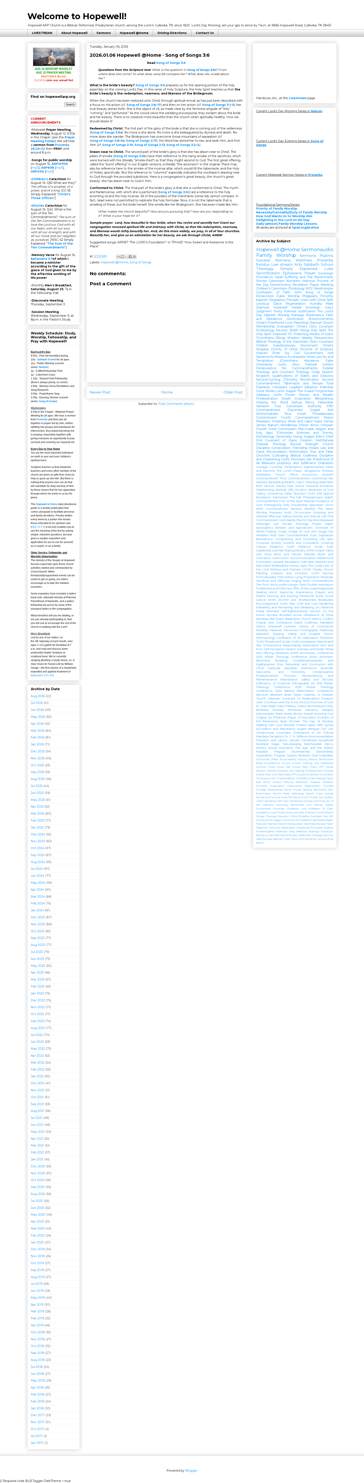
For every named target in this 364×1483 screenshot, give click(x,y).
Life (322, 539)
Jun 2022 (37, 1042)
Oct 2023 (37, 931)
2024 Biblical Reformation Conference (304, 690)
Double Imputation (320, 584)
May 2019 (38, 1298)
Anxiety (276, 542)
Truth (313, 535)
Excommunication (302, 558)
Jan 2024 (37, 910)
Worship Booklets (278, 615)
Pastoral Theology (271, 444)
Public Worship (288, 296)
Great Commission (283, 429)
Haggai (277, 820)
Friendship (300, 448)
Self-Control (320, 789)
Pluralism (261, 785)
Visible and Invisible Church (310, 634)
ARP (279, 801)
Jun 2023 (37, 959)
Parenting (300, 323)
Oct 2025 (37, 765)
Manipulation (295, 823)
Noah (330, 823)
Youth (288, 512)
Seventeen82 (300, 751)
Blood (259, 763)
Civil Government (308, 353)
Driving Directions (172, 33)
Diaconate (295, 410)
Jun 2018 (37, 1374)
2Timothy (290, 379)
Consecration (281, 448)
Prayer (310, 273)
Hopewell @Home (134, 33)
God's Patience (299, 546)
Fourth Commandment (300, 417)
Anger (294, 584)
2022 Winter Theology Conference (281, 656)
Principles (316, 827)
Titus (287, 414)
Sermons (103, 33)
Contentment (266, 417)
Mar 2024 (38, 896)
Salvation (262, 406)
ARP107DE (59, 164)
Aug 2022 (38, 1028)
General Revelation (286, 561)
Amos (314, 425)
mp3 (35, 168)
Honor (273, 592)
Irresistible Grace (305, 778)
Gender (294, 740)
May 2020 (38, 1214)
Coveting (327, 542)
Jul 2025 (37, 786)
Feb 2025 (37, 820)
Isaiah (279, 277)
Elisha (294, 816)
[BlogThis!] (122, 257)
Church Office (286, 474)
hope (318, 421)
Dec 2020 (38, 1166)
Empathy (304, 816)
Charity (317, 569)
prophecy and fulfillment (296, 463)
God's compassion (303, 641)
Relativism (282, 831)
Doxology (271, 816)
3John (272, 599)
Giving (297, 436)
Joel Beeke (319, 820)
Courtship (276, 467)
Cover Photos (277, 812)
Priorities (328, 785)
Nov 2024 (38, 841)
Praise (260, 611)
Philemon (279, 717)
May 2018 (38, 1380)
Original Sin (264, 717)
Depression (310, 637)
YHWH (287, 839)
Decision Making (266, 770)
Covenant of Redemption (300, 698)
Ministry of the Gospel (309, 550)
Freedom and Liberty (271, 740)
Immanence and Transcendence (275, 778)
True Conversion (288, 406)
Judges (309, 436)
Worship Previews (269, 512)
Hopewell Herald (287, 307)
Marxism (321, 823)
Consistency (263, 812)
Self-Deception (274, 649)
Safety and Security (317, 679)
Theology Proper (308, 523)
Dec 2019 (38, 1249)
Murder (287, 523)
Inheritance (309, 668)
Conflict (328, 618)
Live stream (282, 264)
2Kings (280, 338)
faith (330, 300)
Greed (301, 706)
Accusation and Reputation (275, 728)
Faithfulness (324, 440)
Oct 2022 (37, 1014)
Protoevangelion (265, 831)
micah (301, 414)
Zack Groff (298, 839)
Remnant (272, 611)
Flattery (290, 706)
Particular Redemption (282, 827)
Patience (327, 607)
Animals (308, 801)
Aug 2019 (38, 1277)
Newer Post (100, 392)
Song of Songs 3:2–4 (182, 145)
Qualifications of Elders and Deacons (302, 376)
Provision (290, 675)
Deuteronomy (280, 285)
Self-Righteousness (294, 611)
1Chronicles (284, 433)
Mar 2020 (38, 1228)
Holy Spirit (318, 330)
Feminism (326, 637)
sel (331, 839)
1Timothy (326, 296)
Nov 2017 (38, 1422)
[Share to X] (126, 257)
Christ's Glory (307, 326)
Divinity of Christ (284, 349)
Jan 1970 (37, 1443)
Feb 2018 (37, 1401)
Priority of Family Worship (276, 208)
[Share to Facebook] (130, 257)
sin (262, 842)
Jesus (330, 778)
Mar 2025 (37, 813)
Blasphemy (292, 618)
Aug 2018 (38, 1360)
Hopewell (274, 626)
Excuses (328, 770)
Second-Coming (268, 379)
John (298, 292)
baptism (262, 300)
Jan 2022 (37, 1076)
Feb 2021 (37, 1152)
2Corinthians (289, 360)
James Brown (293, 713)
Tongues (279, 755)
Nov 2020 (38, 1173)
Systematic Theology (310, 835)
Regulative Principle (284, 300)
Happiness (326, 588)
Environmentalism (321, 736)
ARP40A (37, 171)
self (258, 842)
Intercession (285, 577)
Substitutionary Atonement (295, 345)
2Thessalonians (313, 497)
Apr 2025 (37, 806)
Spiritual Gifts (284, 489)
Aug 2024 (38, 862)
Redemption (293, 467)
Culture (261, 546)
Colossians (279, 387)
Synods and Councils (268, 797)
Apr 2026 (37, 724)
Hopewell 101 (282, 334)
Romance (326, 486)
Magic (276, 744)
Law (276, 523)
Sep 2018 (37, 1353)
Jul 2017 (37, 1436)
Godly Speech (322, 372)
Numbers (293, 281)
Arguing (302, 759)
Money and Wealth (316, 395)
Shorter (38, 205)
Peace (328, 417)
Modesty (262, 630)
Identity (314, 774)
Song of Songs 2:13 (149, 145)
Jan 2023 (37, 993)
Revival (295, 444)
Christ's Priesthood (270, 323)
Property (328, 827)
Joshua (296, 402)
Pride (276, 353)
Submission (280, 497)
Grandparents (264, 820)
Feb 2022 (37, 1069)
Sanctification (268, 273)
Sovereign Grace (319, 307)
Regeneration (295, 304)
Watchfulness (264, 839)
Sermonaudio (317, 249)
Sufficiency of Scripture (273, 683)
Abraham (276, 694)
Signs (303, 565)
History (260, 626)
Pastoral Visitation (322, 782)
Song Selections (298, 831)
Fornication (264, 561)
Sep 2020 (38, 1187)
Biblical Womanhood (321, 759)
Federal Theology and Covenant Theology (294, 370)
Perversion (291, 630)
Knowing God (323, 713)
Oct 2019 (37, 1263)
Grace (277, 304)
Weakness (282, 653)
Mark (329, 304)
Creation (306, 440)
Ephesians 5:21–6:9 (42, 675)
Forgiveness (324, 391)
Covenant (326, 326)
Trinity (277, 311)
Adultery (262, 482)
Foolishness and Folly (270, 588)
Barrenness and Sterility (307, 804)
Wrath (293, 330)
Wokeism (304, 755)
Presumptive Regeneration (303, 785)
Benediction (264, 539)
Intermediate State (269, 713)
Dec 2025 (38, 751)
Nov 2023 (38, 924)
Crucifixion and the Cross (281, 702)
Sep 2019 (37, 1270)
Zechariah (310, 839)
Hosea (313, 448)
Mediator (262, 535)
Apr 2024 (37, 890)
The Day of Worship (317, 721)
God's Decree (322, 573)
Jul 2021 (36, 1118)
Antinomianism (267, 414)
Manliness (310, 823)
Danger (260, 816)
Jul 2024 (37, 869)
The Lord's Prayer (289, 470)
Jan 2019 (37, 1325)
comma (321, 839)
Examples (315, 816)
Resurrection (323, 338)
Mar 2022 (37, 1062)
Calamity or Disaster (318, 694)
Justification (307, 311)
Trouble (313, 797)
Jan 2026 (37, 744)
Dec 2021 (37, 1083)
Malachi (282, 823)
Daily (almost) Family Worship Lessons (286, 224)
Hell (330, 353)
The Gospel (305, 391)
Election (282, 330)
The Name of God (298, 797)
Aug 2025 (38, 779)
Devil (302, 584)
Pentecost (307, 596)
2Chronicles (263, 759)
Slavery (281, 486)
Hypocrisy (286, 592)
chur (321, 797)
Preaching (301, 334)
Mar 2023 (37, 979)
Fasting (271, 531)
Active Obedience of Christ (313, 615)
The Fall (295, 497)
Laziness (290, 626)
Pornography (309, 630)
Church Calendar (268, 698)
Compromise (265, 732)
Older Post (233, 392)
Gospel (315, 410)
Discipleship (299, 504)
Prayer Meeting (321, 285)
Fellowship (325, 402)
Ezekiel (260, 774)
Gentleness (309, 740)
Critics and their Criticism (300, 812)
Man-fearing (286, 550)
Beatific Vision (294, 482)
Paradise (262, 751)
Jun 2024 (37, 876)
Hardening (326, 603)
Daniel (329, 766)
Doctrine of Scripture (316, 349)
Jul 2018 (37, 1367)
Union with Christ (313, 300)
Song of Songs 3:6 (187, 55)
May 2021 (38, 1132)
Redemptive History (285, 565)
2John (313, 656)
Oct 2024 (37, 848)
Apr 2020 (37, 1221)
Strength (311, 444)
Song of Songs (140, 262)
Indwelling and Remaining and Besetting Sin (288, 607)
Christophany (272, 763)
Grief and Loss (307, 603)
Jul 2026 (37, 703)
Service (269, 486)
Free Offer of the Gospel (301, 588)
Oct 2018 (37, 1346)
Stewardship (324, 751)
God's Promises (293, 459)
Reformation (298, 452)
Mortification (309, 379)
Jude (330, 546)
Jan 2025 (37, 827)
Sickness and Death (310, 649)
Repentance (315, 315)
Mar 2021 (37, 1145)
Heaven (262, 353)
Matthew (304, 260)
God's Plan (287, 603)
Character (279, 808)
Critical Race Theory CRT (308, 766)
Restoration (311, 645)
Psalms (326, 255)
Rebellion (262, 634)
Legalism (296, 387)
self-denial (270, 801)
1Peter (304, 425)
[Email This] (118, 257)
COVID (306, 569)
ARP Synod (325, 725)
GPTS (293, 774)
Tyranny (292, 755)
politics (284, 584)
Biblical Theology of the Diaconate (282, 341)
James (261, 425)
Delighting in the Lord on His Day (282, 220)
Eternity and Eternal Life (309, 516)
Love (288, 323)
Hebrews (308, 281)
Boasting (281, 660)
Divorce (304, 702)
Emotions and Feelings (290, 770)
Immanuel (294, 709)
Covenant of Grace (281, 440)
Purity (319, 596)
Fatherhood (325, 558)
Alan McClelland (292, 801)
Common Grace (265, 766)
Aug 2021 (37, 1111)
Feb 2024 (38, 903)
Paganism (262, 827)
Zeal (315, 755)
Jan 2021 (37, 1159)
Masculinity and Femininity (280, 671)
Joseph (308, 713)
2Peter (274, 759)
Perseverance (266, 368)
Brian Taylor (293, 694)
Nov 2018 (38, 1339)
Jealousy (321, 778)
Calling (260, 493)
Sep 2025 (37, 772)
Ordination (325, 463)
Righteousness (314, 467)
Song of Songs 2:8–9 (106, 141)
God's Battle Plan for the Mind (299, 520)
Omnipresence (323, 671)
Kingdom (263, 376)
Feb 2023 (37, 986)
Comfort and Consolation (301, 542)
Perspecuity (303, 827)
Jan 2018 (37, 1408)
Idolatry (307, 338)
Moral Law (314, 357)
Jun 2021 (37, 1125)
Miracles (309, 501)
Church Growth (291, 763)
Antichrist (319, 801)
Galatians (262, 395)
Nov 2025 (38, 758)
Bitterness (263, 660)
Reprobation (289, 679)
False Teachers (295, 493)
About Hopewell (74, 33)
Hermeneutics (316, 706)
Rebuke (309, 554)
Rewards (312, 486)
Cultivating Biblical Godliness (294, 455)
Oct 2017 (37, 1429)
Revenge (327, 577)
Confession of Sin (289, 637)
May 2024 (38, 883)
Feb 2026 (37, 737)
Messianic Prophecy (271, 421)
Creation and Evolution (289, 573)
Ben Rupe (277, 618)
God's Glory (289, 364)
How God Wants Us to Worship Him (284, 216)
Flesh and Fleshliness (277, 774)
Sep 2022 (37, 1021)
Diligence (276, 546)
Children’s (40, 179)
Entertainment (314, 770)
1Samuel (315, 323)
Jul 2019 (37, 1284)
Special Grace (314, 793)
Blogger (191, 1470)
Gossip (282, 531)
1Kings (304, 330)
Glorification (295, 319)
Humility (316, 304)
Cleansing (311, 482)
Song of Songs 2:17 (141, 141)
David (298, 622)
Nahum (43, 367)
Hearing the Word (272, 402)
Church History (311, 618)
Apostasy (262, 618)
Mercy (309, 402)
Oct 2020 (38, 1180)
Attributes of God (320, 489)
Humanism (288, 820)
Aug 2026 (38, 696)
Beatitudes (325, 599)
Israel (322, 482)
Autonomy (282, 804)
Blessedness (324, 398)
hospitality (326, 755)
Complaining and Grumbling (296, 539)
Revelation (300, 285)
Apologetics (264, 527)
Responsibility (292, 645)
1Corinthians (265, 338)
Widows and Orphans (285, 569)
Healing (261, 592)
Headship (290, 668)
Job (308, 459)
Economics (309, 474)
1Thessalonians (322, 414)
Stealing (278, 634)
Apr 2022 (37, 1055)
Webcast (277, 839)
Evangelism (285, 326)
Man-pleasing (292, 744)
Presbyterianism (267, 675)
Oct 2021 (37, 1097)
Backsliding (276, 482)
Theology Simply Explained (286, 269)
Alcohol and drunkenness (297, 599)
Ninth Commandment (272, 508)
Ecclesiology (265, 330)
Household (325, 740)
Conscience (275, 493)
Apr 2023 (37, 972)
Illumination (326, 774)
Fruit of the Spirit (291, 501)
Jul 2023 (37, 952)
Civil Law (327, 728)
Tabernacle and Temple (303, 383)
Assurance (311, 360)
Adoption (311, 387)
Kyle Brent (263, 782)
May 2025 (38, 800)
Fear (290, 486)
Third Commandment (295, 478)
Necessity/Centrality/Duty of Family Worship (291, 212)
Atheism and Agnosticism (294, 527)
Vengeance (312, 470)
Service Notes (281, 793)
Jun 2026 (37, 710)
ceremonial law (322, 478)
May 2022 (38, 1049)
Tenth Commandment (317, 580)
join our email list (53, 80)
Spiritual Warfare (302, 508)
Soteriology (298, 793)
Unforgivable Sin (303, 683)
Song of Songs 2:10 (117, 145)
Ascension (326, 656)
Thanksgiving (272, 504)
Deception (276, 736)
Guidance (303, 774)
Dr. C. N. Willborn (296, 736)
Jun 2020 (37, 1208)
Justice (300, 486)
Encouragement (267, 603)
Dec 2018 (38, 1332)
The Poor (262, 584)
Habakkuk (326, 622)
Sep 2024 (38, 855)
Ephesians (292, 273)
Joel (330, 410)
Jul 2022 (37, 1035)
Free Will (328, 816)
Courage (262, 467)
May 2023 (38, 966)
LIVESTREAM (42, 33)
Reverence (270, 721)
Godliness (311, 622)
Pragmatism (277, 785)
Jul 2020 (37, 1201)
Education (283, 816)
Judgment (264, 311)
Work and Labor (300, 421)
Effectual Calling (280, 516)
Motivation (286, 747)
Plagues (279, 751)
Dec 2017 (38, 1415)
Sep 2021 (37, 1104)
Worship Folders (295, 725)
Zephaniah (325, 535)
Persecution (265, 296)
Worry (274, 584)
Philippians (309, 296)
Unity (286, 504)
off (328, 839)
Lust (275, 550)
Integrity (327, 709)
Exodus (263, 264)
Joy (286, 353)
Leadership (264, 550)
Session (291, 649)
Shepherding (265, 489)
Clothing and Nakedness (318, 763)
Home (167, 392)
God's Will (314, 493)
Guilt (304, 561)
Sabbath (270, 315)
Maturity (289, 782)
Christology (296, 288)
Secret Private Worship (298, 789)
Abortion (262, 694)
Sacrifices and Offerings (273, 580)
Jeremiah (326, 668)
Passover (276, 630)
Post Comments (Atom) (176, 404)
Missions (280, 357)
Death (286, 398)
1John (313, 341)
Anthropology (265, 637)
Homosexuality (266, 577)
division (329, 797)
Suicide (329, 793)
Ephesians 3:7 (42, 259)
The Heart (325, 508)
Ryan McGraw (290, 721)
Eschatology (265, 436)
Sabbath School (46, 359)
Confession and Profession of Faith (310, 808)
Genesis (263, 260)
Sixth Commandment (293, 535)
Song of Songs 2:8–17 (143, 105)
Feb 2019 (37, 1318)
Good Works (265, 391)
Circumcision (302, 512)
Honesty (278, 709)
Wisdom (293, 338)
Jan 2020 (37, 1242)
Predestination (267, 398)
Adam (329, 523)
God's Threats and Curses (273, 641)
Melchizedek (313, 744)
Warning (328, 835)
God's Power (284, 395)
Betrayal (313, 728)
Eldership (326, 387)
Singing (296, 580)
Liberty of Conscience (316, 626)
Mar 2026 (37, 731)
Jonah (318, 546)
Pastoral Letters (319, 364)
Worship (284, 315)
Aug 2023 (38, 945)
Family (328, 421)
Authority (314, 406)
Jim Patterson (304, 820)
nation (260, 801)
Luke (328, 269)
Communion (280, 558)
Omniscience (272, 645)
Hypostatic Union (321, 504)
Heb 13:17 (38, 526)
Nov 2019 (38, 1256)
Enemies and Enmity (315, 433)
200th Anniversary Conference (311, 653)
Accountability (288, 759)
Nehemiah (302, 782)
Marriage (297, 315)
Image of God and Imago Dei (311, 531)
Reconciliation (276, 452)
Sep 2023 (37, 938)
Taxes (284, 797)
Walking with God (269, 725)
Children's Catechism (271, 288)
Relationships (275, 789)
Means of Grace (321, 334)
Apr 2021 (37, 1139)
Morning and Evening (282, 596)
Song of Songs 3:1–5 (218, 105)
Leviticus (262, 304)
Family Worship (276, 255)
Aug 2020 (38, 1194)
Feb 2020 (38, 1235)
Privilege (261, 789)
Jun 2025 (37, 793)
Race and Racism (287, 554)
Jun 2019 (37, 1291)
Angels (301, 728)
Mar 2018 (37, 1394)
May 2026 (38, 717)
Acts (298, 264)
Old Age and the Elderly (314, 747)
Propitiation (312, 577)
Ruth (273, 535)
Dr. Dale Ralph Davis (270, 706)
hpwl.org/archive (305, 227)
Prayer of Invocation (302, 717)
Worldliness (288, 425)
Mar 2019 (37, 1311)
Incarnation (302, 398)
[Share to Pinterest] (134, 257)
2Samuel (262, 307)
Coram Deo (283, 766)
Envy (280, 664)
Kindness (262, 744)
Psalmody (326, 630)
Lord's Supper (286, 391)
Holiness (290, 311)
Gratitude (274, 668)
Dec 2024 (38, 834)
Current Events (324, 812)
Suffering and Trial (298, 277)
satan (312, 725)
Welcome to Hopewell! (77, 16)
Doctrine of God (322, 702)
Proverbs (42, 419)
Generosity (284, 436)
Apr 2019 (37, 1305)
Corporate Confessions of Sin (298, 732)
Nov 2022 (38, 1007)
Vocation (301, 489)
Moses (272, 747)
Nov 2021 (37, 1090)
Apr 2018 (37, 1387)
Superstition (264, 755)
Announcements (320, 319)
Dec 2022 (38, 1000)
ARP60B (47, 168)
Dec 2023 (38, 917)
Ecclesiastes (297, 357)
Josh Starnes (269, 823)
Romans (283, 260)
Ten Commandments (299, 368)
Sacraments (265, 357)
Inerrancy (311, 709)
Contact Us (205, 33)
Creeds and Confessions (274, 622)
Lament (277, 782)
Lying (298, 577)
